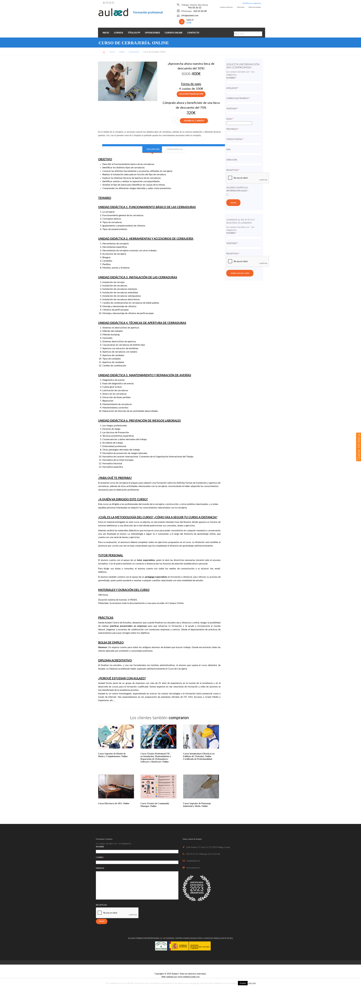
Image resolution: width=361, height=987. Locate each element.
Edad (229, 119)
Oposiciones (152, 32)
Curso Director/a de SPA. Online (113, 803)
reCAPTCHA (232, 170)
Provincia (232, 129)
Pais (228, 150)
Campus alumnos (226, 7)
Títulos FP (134, 32)
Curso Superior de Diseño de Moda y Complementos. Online (113, 754)
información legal (236, 191)
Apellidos (232, 88)
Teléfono (232, 109)
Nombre (231, 78)
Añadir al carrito (194, 121)
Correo (100, 857)
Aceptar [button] (243, 983)
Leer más (252, 983)
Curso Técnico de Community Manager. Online (154, 804)
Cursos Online (173, 32)
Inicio (106, 32)
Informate (240, 7)
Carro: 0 (189, 21)
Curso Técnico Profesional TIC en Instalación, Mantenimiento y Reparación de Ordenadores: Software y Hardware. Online (155, 757)
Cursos (118, 32)
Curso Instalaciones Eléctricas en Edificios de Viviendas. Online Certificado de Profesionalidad (198, 756)
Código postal (234, 139)
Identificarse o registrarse (252, 3)
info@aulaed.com (189, 15)
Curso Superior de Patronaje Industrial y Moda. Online (197, 804)
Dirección (231, 160)
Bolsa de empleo (255, 7)
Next (161, 82)
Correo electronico (237, 98)
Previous (94, 82)
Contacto (193, 32)
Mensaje (100, 868)
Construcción (134, 52)
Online (122, 52)
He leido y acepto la (237, 189)
